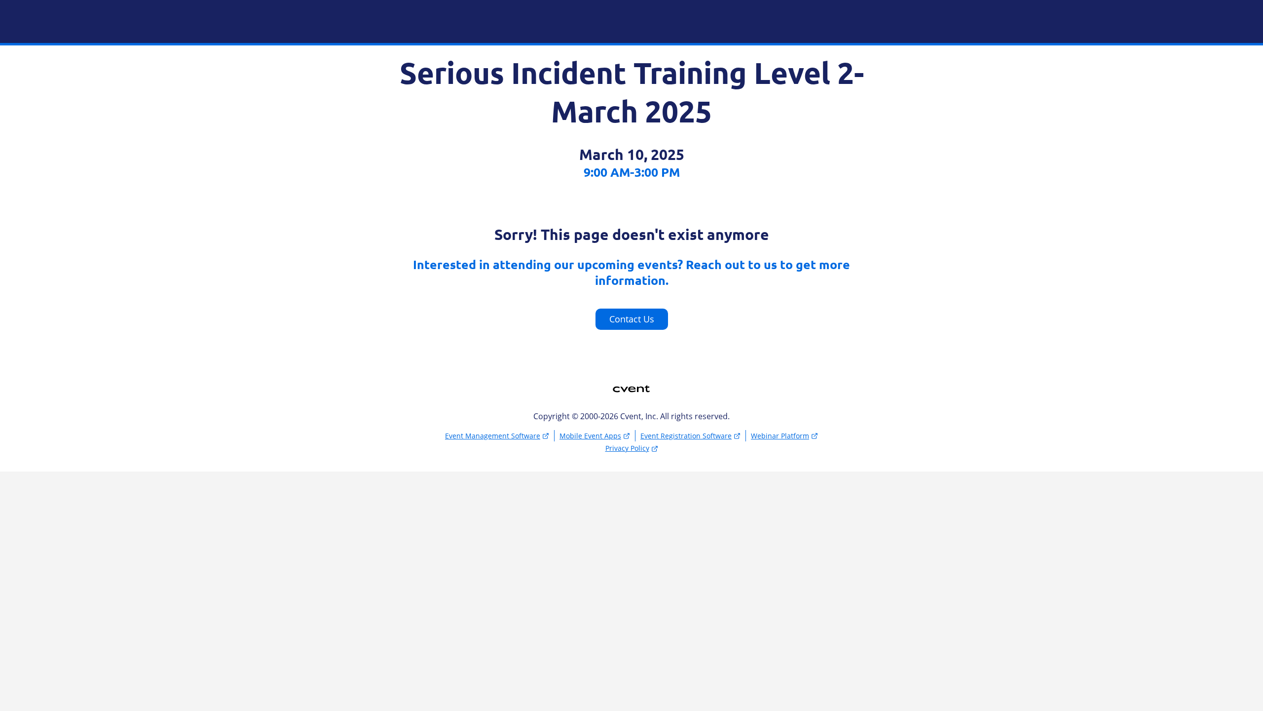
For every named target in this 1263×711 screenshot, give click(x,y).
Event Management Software (492, 435)
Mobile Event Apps (590, 435)
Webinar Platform (780, 435)
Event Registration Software (686, 435)
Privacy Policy (627, 448)
